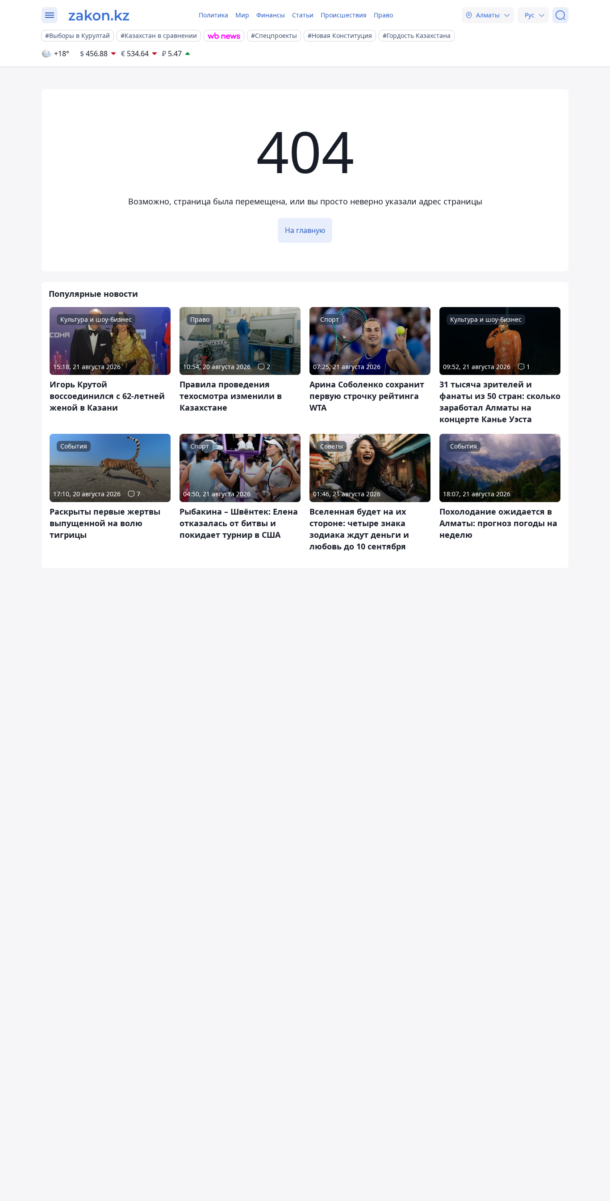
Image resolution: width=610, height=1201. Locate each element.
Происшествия (344, 15)
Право (383, 15)
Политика (213, 15)
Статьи (302, 15)
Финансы (270, 15)
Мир (242, 15)
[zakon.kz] (99, 15)
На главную (305, 230)
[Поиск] (560, 15)
